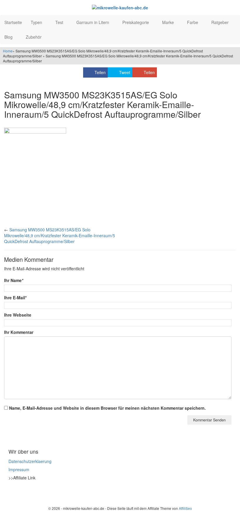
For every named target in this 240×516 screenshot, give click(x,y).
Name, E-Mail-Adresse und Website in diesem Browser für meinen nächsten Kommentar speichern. (107, 408)
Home (8, 50)
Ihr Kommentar (18, 332)
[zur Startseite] (120, 7)
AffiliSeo (185, 508)
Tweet (124, 72)
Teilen (100, 72)
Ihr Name (13, 280)
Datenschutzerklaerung (30, 461)
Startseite (13, 22)
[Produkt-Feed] (12, 492)
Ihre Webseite (17, 315)
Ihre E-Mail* (15, 297)
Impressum (18, 469)
